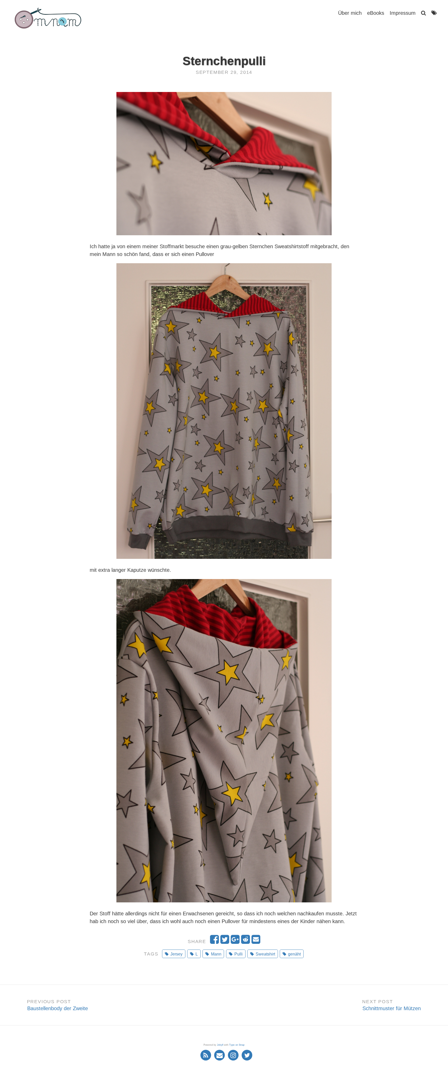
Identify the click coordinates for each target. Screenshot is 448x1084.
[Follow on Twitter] (247, 1055)
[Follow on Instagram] (234, 1055)
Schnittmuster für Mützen (391, 1008)
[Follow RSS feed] (206, 1055)
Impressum (403, 13)
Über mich (350, 13)
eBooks (375, 13)
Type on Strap (236, 1045)
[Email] (220, 1055)
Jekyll (220, 1045)
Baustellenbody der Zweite (57, 1008)
